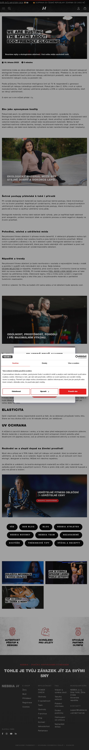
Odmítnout (16, 391)
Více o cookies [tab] (73, 363)
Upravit (43, 391)
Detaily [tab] (44, 363)
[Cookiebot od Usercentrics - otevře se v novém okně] (77, 356)
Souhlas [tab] (15, 363)
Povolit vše (72, 391)
